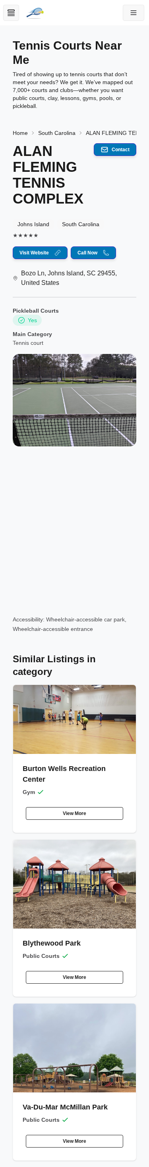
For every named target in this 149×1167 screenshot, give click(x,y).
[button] (133, 13)
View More (74, 813)
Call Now (87, 253)
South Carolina (56, 133)
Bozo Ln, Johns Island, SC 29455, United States (69, 278)
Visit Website (34, 253)
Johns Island (33, 224)
